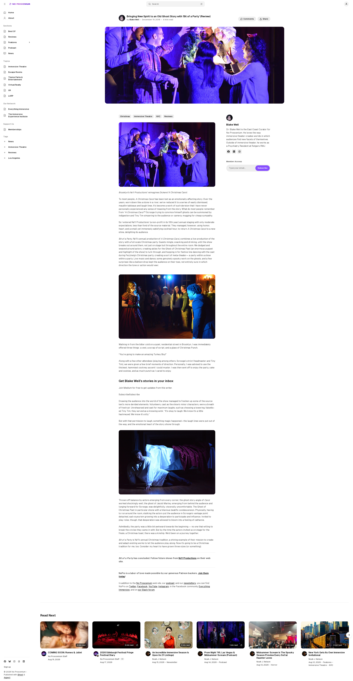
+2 (122, 659)
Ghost (20, 675)
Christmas (125, 116)
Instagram (163, 586)
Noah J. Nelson (159, 659)
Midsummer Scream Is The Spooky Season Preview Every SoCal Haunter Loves (275, 655)
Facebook (142, 586)
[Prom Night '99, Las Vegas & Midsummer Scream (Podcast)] (221, 634)
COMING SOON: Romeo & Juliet (65, 652)
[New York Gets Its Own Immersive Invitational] (325, 634)
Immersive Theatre (143, 116)
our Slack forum (146, 589)
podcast (170, 583)
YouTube (153, 586)
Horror (274, 665)
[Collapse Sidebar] (4, 4)
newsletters (190, 583)
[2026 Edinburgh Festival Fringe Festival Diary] (116, 634)
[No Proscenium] (19, 4)
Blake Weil (134, 19)
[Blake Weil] (122, 18)
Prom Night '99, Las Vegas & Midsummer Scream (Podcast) (220, 653)
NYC (158, 116)
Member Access (234, 161)
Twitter (132, 586)
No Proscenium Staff (57, 656)
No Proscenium (144, 583)
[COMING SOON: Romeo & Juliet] (64, 634)
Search (155, 4)
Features (327, 662)
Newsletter (172, 662)
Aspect (7, 677)
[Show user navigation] (346, 4)
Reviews (168, 116)
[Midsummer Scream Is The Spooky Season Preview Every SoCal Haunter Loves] (273, 634)
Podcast (223, 662)
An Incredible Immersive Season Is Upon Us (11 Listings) (170, 653)
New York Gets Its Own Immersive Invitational (327, 653)
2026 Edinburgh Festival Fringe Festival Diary (116, 653)
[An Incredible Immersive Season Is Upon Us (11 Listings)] (168, 634)
